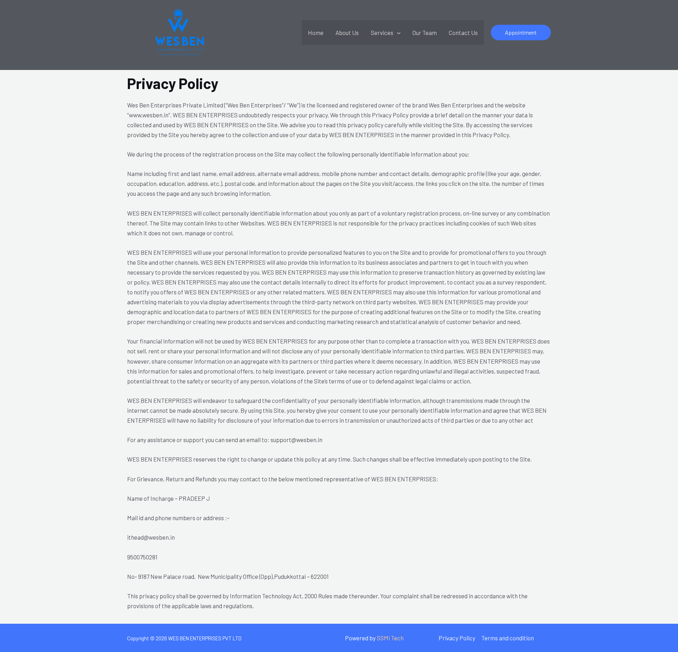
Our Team (424, 32)
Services (382, 32)
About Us (347, 32)
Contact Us (463, 32)
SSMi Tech (390, 637)
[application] (396, 32)
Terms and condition (507, 637)
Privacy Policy (457, 637)
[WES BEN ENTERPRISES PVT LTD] (180, 31)
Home (315, 32)
